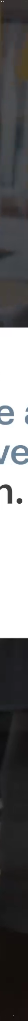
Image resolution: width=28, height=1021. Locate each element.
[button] (26, 1)
